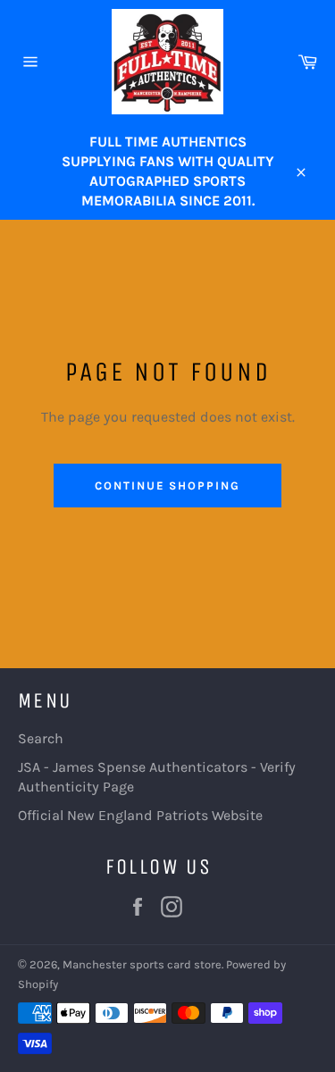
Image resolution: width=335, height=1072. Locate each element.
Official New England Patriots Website (140, 815)
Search (40, 738)
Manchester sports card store (142, 964)
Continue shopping (167, 485)
